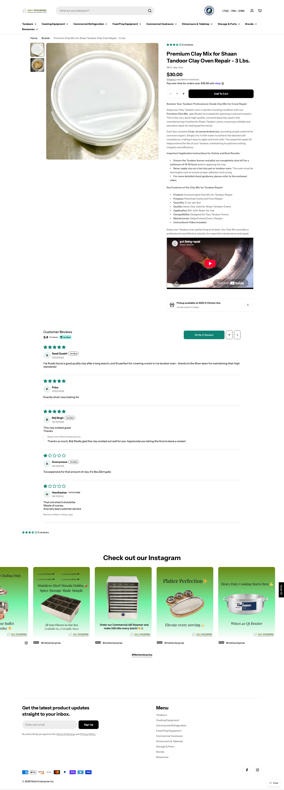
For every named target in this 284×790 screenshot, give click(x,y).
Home (33, 38)
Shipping (171, 79)
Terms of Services (65, 734)
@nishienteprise (221, 642)
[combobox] (105, 10)
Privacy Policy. (88, 734)
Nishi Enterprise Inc (42, 781)
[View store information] (248, 305)
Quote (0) (281, 590)
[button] (174, 44)
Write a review (204, 335)
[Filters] (229, 335)
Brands (46, 38)
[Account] (252, 11)
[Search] (150, 11)
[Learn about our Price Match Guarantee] (209, 11)
